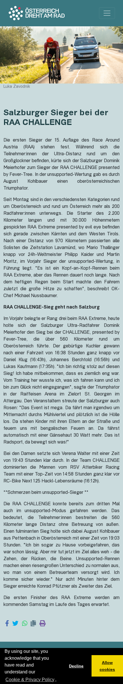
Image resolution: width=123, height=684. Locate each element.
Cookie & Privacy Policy (29, 679)
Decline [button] (76, 666)
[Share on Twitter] (15, 624)
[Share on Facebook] (7, 624)
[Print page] (42, 624)
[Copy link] (33, 624)
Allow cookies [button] (107, 666)
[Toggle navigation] (107, 13)
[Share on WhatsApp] (24, 624)
